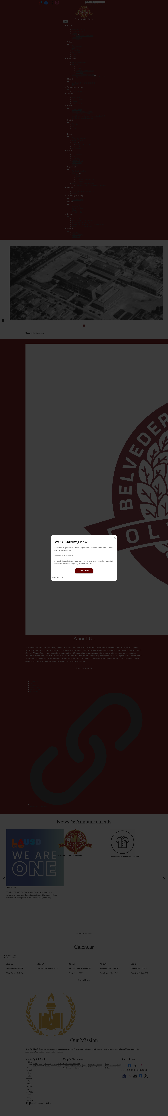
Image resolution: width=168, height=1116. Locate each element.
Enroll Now (84, 571)
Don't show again (58, 577)
